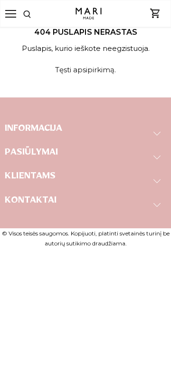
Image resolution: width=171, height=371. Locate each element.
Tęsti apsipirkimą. (85, 69)
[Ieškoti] (35, 14)
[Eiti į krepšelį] (155, 14)
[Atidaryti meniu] (10, 14)
